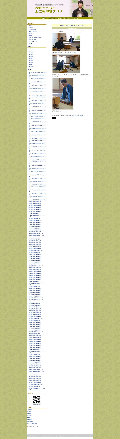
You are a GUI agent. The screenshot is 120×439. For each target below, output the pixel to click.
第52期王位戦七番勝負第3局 (35, 224)
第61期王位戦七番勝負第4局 (35, 382)
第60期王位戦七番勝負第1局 (35, 356)
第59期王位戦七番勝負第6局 (35, 345)
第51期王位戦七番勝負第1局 (35, 201)
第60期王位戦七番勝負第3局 (35, 360)
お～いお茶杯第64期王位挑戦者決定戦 (37, 138)
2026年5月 (31, 52)
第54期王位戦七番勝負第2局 (35, 256)
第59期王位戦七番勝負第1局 (35, 335)
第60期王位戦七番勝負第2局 (35, 358)
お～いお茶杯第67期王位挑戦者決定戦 (37, 199)
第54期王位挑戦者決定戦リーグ (36, 265)
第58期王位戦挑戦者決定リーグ (36, 331)
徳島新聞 (29, 417)
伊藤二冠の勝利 (32, 29)
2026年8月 (31, 49)
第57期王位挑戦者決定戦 (34, 320)
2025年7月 (31, 58)
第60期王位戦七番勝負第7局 (35, 367)
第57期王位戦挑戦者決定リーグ (36, 318)
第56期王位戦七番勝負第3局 (35, 292)
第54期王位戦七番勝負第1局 (35, 254)
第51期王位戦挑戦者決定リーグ (36, 213)
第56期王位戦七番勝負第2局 (35, 290)
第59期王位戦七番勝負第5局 (35, 343)
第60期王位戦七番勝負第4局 (35, 362)
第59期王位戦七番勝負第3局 (35, 339)
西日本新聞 (29, 419)
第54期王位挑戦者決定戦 (34, 264)
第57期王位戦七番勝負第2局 (35, 307)
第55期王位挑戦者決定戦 (34, 286)
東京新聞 (29, 411)
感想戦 (30, 25)
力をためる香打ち (33, 41)
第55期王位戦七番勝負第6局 (35, 277)
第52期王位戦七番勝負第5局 (35, 228)
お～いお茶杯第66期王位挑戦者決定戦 (37, 184)
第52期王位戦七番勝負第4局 (35, 226)
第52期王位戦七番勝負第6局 (35, 230)
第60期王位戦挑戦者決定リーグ (36, 369)
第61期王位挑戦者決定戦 (34, 386)
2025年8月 (31, 56)
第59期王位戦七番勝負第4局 (35, 341)
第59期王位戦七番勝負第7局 (35, 347)
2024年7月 (31, 64)
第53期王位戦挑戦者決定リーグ (36, 250)
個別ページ (82, 115)
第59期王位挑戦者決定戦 (34, 354)
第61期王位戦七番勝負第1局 (35, 376)
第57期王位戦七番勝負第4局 (35, 310)
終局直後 (31, 27)
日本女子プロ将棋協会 (32, 423)
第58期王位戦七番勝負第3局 (35, 326)
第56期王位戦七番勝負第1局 (35, 288)
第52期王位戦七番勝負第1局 (35, 220)
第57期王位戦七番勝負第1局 (35, 305)
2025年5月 (31, 60)
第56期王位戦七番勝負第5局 (35, 296)
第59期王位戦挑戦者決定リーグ (36, 349)
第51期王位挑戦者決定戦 (34, 218)
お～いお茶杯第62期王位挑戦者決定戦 (37, 95)
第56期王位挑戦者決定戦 (34, 303)
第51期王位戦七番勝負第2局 (35, 203)
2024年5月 (31, 66)
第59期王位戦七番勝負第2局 (35, 337)
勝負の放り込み (32, 39)
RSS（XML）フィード (33, 426)
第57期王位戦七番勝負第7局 (35, 316)
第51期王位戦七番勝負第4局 (35, 207)
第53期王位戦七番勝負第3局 (35, 244)
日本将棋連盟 (30, 421)
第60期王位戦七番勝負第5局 (35, 364)
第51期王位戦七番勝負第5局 (35, 209)
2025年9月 (31, 54)
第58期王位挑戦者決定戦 (34, 333)
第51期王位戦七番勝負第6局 (35, 211)
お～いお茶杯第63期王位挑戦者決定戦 (37, 116)
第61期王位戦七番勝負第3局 (35, 380)
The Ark (30, 43)
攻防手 (30, 33)
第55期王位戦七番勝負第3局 (35, 271)
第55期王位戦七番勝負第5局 (35, 275)
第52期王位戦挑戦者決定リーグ (36, 233)
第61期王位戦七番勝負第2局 (35, 378)
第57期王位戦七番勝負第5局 (35, 312)
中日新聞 (29, 413)
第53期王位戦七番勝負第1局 (35, 240)
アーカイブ (31, 46)
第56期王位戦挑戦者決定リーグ (36, 297)
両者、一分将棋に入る (34, 31)
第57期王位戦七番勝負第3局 (35, 308)
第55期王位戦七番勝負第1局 (35, 267)
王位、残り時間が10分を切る (35, 37)
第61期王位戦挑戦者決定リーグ (36, 384)
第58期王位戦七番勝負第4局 (35, 328)
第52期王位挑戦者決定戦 (34, 239)
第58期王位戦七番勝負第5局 (35, 330)
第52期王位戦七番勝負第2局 (35, 222)
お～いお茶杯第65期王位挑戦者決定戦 (37, 159)
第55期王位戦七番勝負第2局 (35, 269)
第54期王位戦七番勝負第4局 (35, 260)
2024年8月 (31, 62)
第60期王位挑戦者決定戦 (34, 375)
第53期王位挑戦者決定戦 (34, 252)
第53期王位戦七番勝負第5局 (35, 248)
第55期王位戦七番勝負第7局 (35, 279)
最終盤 (30, 35)
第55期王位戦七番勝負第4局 (35, 273)
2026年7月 (31, 50)
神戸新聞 (29, 415)
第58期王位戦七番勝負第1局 (35, 322)
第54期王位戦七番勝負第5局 (35, 262)
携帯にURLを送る (37, 404)
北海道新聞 (29, 409)
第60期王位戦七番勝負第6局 (35, 365)
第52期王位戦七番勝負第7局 (35, 231)
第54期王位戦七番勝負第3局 (35, 258)
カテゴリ (30, 69)
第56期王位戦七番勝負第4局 (35, 294)
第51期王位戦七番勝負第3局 (35, 205)
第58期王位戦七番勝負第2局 (35, 324)
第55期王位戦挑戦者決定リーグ (36, 281)
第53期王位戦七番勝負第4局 (35, 246)
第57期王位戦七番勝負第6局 (35, 314)
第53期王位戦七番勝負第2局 (35, 242)
